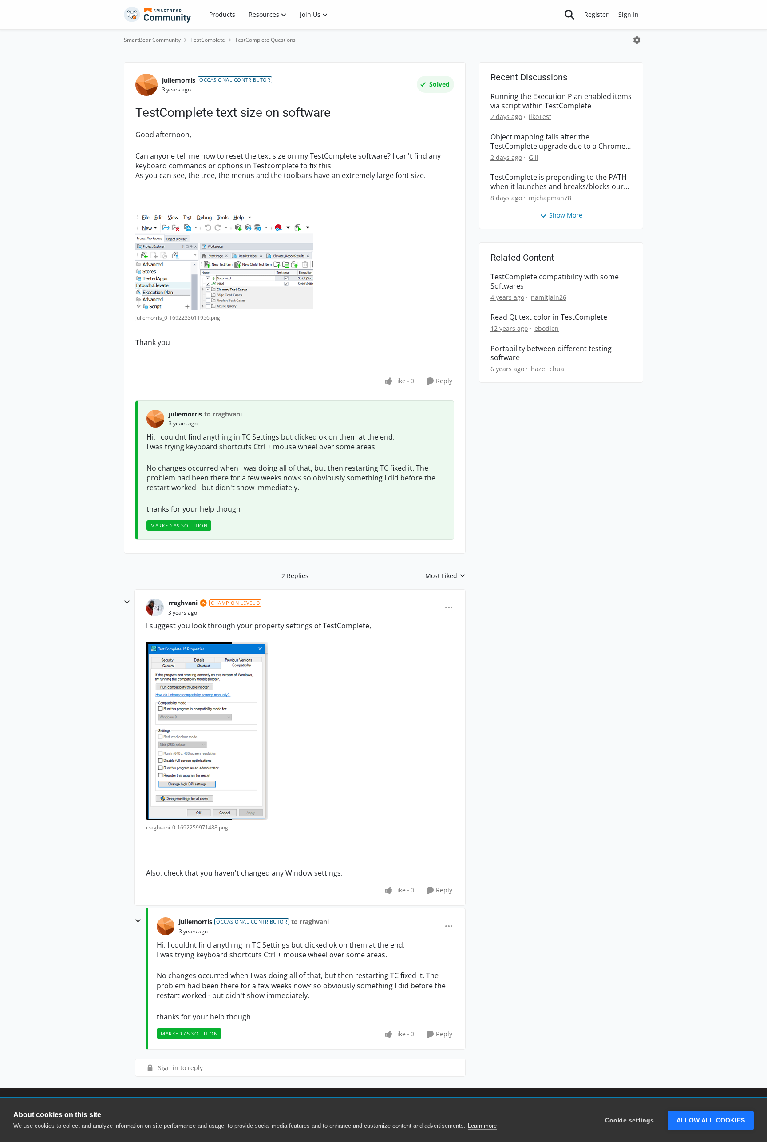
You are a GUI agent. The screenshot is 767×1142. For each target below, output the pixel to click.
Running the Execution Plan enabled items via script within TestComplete (561, 101)
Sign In (628, 14)
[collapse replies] (127, 602)
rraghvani (183, 603)
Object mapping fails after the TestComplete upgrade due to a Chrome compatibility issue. (557, 141)
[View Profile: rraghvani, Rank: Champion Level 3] (155, 607)
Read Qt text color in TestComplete (548, 317)
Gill (533, 157)
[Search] (569, 14)
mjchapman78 (550, 198)
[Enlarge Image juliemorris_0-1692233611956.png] (224, 261)
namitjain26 (548, 297)
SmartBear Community (152, 40)
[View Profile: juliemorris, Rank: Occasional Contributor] (146, 85)
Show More (565, 215)
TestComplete (207, 40)
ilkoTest (540, 116)
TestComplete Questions (265, 40)
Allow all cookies (710, 1120)
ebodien (546, 328)
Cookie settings (629, 1120)
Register (596, 14)
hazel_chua (547, 369)
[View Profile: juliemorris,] (155, 419)
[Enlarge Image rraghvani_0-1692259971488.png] (207, 731)
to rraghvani (223, 414)
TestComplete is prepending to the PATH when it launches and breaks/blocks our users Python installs (558, 182)
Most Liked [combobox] (445, 575)
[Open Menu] (637, 40)
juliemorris (178, 80)
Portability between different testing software (551, 353)
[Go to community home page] (157, 15)
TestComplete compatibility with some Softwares (554, 281)
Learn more (482, 1125)
